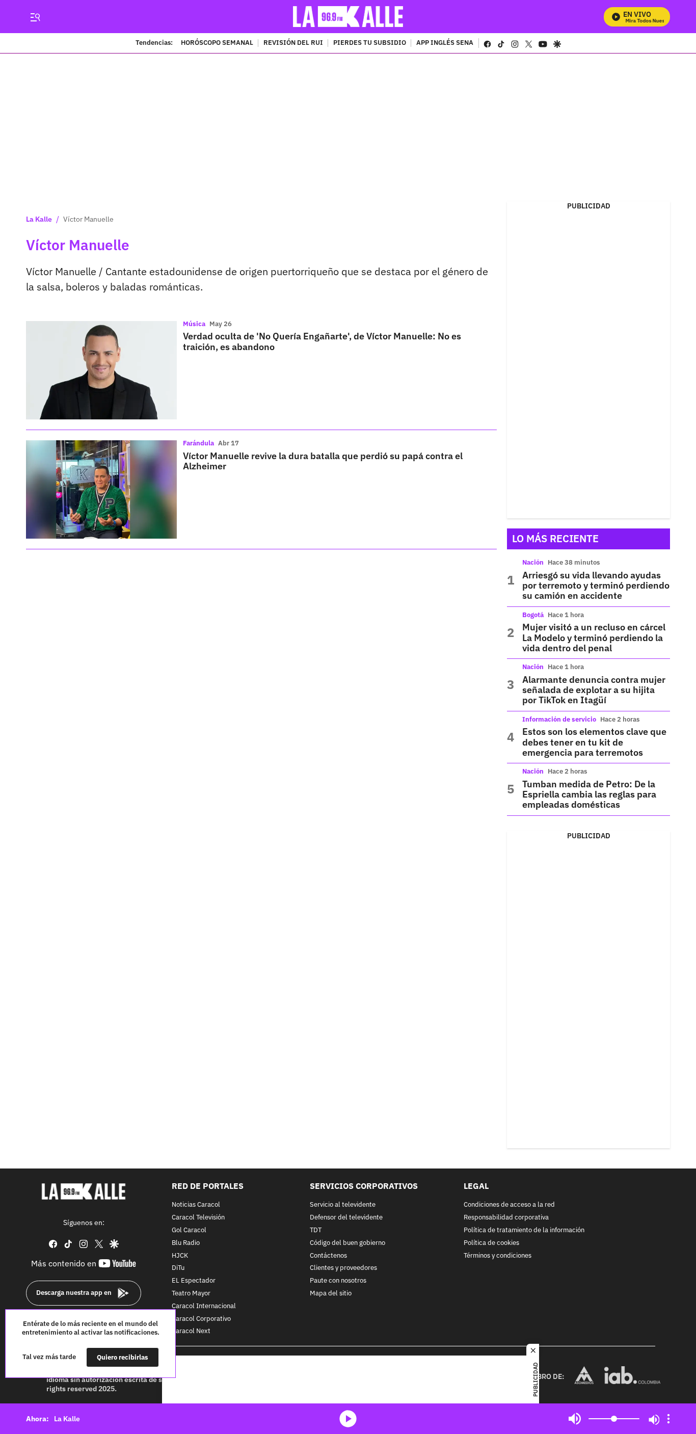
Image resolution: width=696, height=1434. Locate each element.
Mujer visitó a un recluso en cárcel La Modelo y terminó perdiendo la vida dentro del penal (593, 637)
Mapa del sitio (331, 1293)
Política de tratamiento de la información (524, 1230)
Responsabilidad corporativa (506, 1217)
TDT (316, 1230)
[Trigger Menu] (35, 17)
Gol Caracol (189, 1230)
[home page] (348, 16)
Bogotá (533, 614)
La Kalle (39, 219)
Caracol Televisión (198, 1217)
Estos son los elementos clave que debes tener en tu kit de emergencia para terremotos (594, 742)
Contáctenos (328, 1255)
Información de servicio (559, 719)
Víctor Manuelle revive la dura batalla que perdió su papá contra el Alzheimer (323, 461)
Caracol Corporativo (201, 1318)
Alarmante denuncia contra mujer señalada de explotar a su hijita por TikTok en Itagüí (593, 690)
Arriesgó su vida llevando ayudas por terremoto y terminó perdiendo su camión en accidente (596, 585)
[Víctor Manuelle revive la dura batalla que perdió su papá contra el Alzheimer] (101, 489)
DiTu (178, 1268)
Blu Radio (186, 1243)
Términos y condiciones (497, 1255)
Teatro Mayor (191, 1293)
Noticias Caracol (196, 1205)
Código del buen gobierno (347, 1243)
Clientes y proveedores (343, 1268)
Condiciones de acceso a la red (509, 1205)
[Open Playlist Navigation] (668, 1419)
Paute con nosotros (338, 1281)
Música (194, 324)
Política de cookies (491, 1243)
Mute (575, 1419)
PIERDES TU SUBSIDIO (369, 43)
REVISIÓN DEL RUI (293, 43)
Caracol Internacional (204, 1306)
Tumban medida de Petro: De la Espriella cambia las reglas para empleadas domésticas (589, 794)
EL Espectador (194, 1281)
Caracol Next (191, 1331)
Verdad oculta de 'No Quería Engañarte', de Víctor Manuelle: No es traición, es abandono (322, 341)
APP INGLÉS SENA (444, 43)
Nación (533, 562)
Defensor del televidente (346, 1217)
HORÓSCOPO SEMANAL (217, 43)
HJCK (180, 1255)
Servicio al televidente (343, 1205)
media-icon (348, 1418)
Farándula (198, 443)
